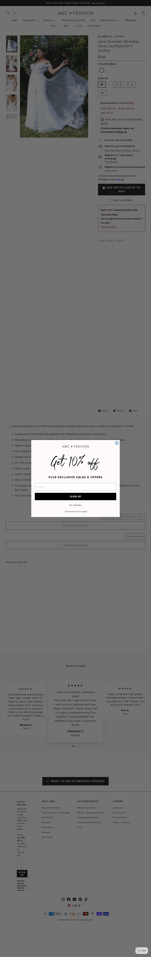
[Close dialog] (117, 443)
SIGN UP (75, 496)
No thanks (75, 505)
